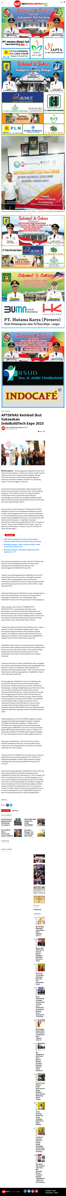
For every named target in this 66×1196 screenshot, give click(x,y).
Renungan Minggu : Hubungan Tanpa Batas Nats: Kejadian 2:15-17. (40, 927)
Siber (54, 1191)
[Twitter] (10, 805)
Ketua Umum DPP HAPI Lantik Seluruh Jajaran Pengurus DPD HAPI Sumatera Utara (40, 950)
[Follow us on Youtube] (36, 1191)
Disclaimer (49, 1193)
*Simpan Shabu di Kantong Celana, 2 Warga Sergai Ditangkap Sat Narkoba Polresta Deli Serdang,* (40, 1139)
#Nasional (15, 810)
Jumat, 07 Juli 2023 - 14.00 (11, 428)
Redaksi (48, 1191)
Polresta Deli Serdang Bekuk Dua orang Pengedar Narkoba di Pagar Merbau (39, 1113)
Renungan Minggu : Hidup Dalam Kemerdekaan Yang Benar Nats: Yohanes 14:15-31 (40, 1030)
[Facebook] (7, 805)
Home (2, 411)
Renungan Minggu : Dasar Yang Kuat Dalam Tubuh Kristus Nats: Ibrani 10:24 (22, 545)
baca (40, 431)
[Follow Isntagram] (32, 1191)
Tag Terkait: (6, 810)
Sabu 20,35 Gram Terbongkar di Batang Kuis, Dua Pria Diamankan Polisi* (40, 974)
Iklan (56, 1193)
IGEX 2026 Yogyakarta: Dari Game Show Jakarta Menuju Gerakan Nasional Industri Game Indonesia (22, 540)
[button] (64, 1)
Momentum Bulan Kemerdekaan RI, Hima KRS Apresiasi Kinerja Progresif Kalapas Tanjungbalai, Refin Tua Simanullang (40, 1168)
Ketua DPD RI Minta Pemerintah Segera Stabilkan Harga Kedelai (7, 834)
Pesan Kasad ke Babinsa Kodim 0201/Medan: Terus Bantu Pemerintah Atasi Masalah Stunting (9, 824)
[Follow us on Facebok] (25, 1191)
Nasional (8, 411)
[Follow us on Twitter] (29, 1191)
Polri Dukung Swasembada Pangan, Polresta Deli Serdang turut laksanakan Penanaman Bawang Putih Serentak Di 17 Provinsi (40, 1002)
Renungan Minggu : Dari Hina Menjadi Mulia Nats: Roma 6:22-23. (29, 834)
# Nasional (37, 909)
